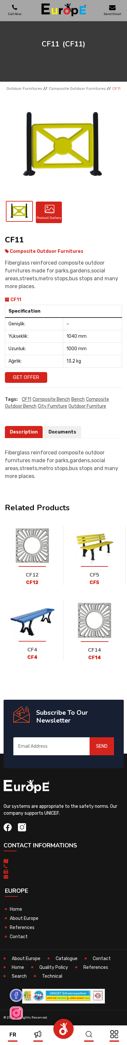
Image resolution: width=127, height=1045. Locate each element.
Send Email (112, 14)
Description (24, 432)
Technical (52, 976)
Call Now (14, 14)
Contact (19, 936)
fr (12, 1035)
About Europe (24, 918)
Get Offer (26, 377)
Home (16, 909)
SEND (101, 746)
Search (19, 976)
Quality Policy (53, 967)
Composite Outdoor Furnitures (77, 88)
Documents (62, 432)
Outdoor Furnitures (24, 88)
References (22, 927)
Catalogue (67, 958)
